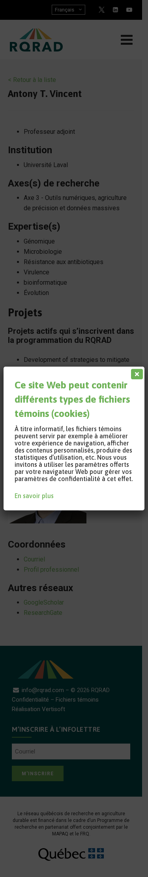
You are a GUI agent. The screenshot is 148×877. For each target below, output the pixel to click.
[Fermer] (135, 372)
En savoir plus (34, 495)
